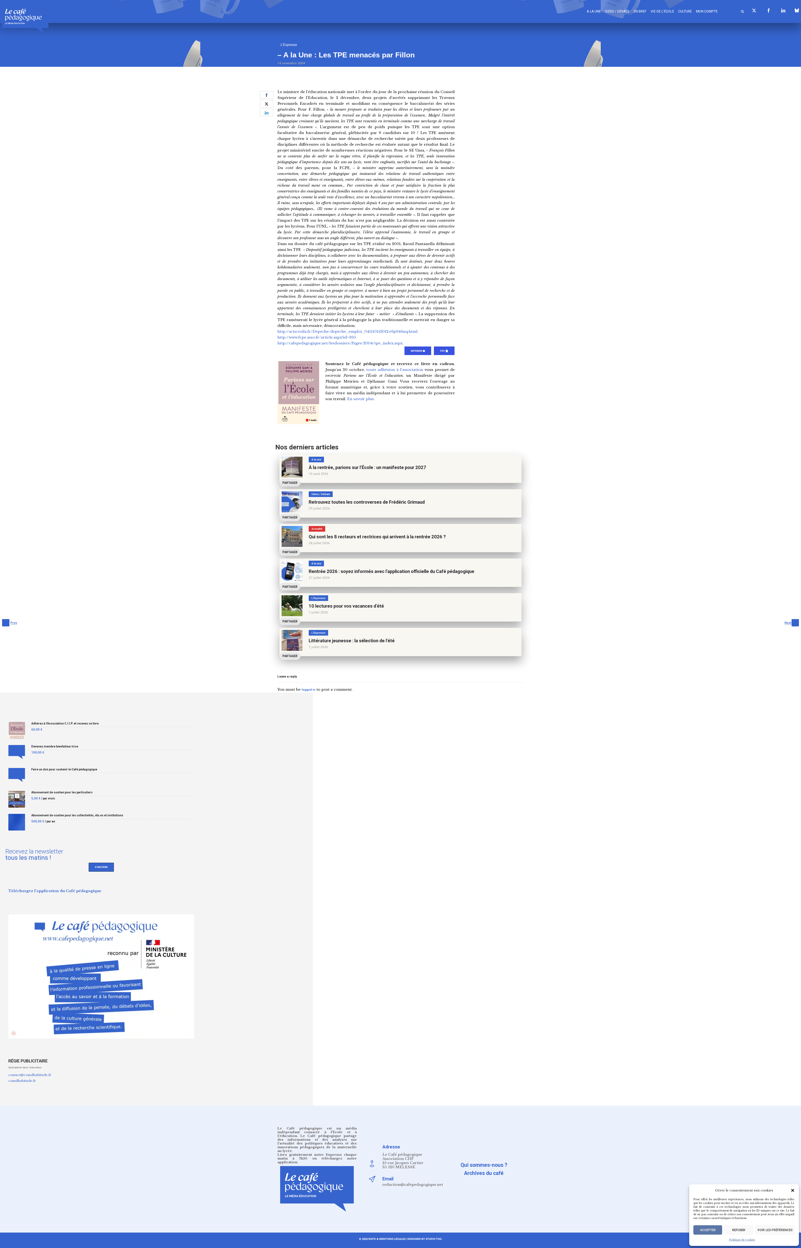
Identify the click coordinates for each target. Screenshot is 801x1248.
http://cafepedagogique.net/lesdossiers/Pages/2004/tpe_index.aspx (340, 343)
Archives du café (484, 1173)
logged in (308, 690)
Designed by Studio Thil (424, 1238)
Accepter (708, 1230)
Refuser (738, 1230)
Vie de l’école (662, 11)
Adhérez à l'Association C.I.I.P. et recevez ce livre (65, 723)
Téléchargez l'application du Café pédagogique (54, 891)
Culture (685, 11)
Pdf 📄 (444, 351)
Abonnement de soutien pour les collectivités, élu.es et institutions (77, 815)
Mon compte (707, 11)
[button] (793, 1190)
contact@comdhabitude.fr (29, 1075)
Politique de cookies (742, 1239)
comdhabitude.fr (22, 1081)
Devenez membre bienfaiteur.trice (54, 746)
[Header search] (742, 11)
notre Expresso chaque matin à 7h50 (317, 1156)
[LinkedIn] (783, 10)
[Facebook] (768, 10)
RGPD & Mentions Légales (387, 1238)
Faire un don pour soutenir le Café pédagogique (64, 769)
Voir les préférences (774, 1230)
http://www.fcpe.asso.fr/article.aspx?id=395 (316, 337)
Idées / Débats (617, 11)
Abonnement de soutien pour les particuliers (62, 792)
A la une (594, 11)
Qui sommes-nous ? (484, 1165)
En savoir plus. (361, 399)
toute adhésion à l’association (394, 370)
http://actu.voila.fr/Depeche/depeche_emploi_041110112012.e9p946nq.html (347, 331)
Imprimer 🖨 (418, 351)
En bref (639, 11)
